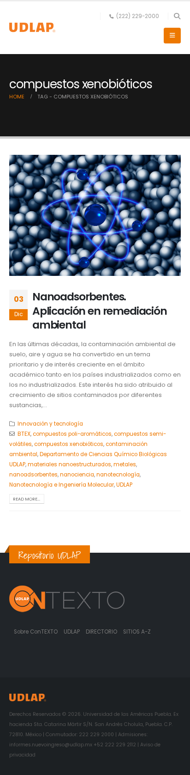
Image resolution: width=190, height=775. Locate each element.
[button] (177, 16)
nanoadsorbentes (33, 474)
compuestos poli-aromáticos (72, 434)
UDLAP (124, 484)
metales (124, 464)
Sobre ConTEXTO (36, 631)
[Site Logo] (32, 27)
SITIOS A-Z (137, 631)
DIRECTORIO (102, 631)
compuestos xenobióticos (68, 444)
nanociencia (77, 474)
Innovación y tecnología (50, 423)
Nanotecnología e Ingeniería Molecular (61, 484)
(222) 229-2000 (137, 16)
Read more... (26, 499)
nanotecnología (118, 474)
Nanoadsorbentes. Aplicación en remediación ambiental (99, 310)
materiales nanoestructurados (69, 464)
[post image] (95, 215)
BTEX (24, 434)
